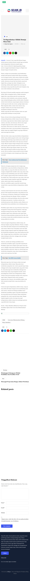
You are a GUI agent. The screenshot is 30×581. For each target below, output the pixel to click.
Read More (15, 4)
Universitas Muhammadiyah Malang (16, 320)
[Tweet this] (7, 53)
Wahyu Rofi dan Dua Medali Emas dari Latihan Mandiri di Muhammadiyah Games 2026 (14, 424)
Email (3, 507)
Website (3, 512)
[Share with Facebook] (4, 53)
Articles (3, 368)
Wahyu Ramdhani (6, 322)
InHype (9, 571)
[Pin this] (10, 53)
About (4, 553)
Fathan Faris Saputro (9, 43)
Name (3, 502)
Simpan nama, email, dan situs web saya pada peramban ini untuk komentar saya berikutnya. (14, 520)
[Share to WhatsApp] (13, 53)
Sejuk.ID (3, 60)
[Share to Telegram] (16, 53)
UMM (3, 320)
